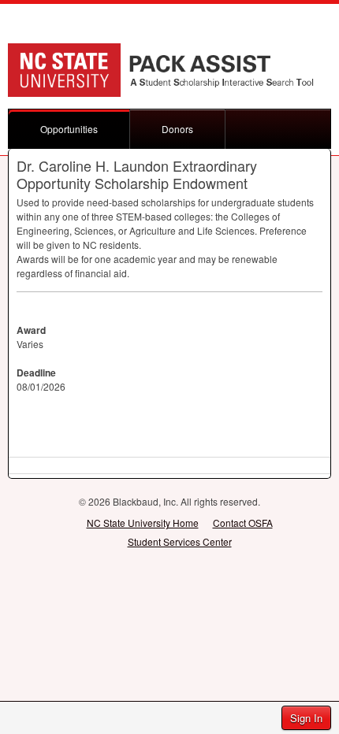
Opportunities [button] (69, 128)
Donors (177, 128)
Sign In (306, 717)
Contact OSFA (243, 522)
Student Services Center (180, 541)
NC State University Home (143, 522)
